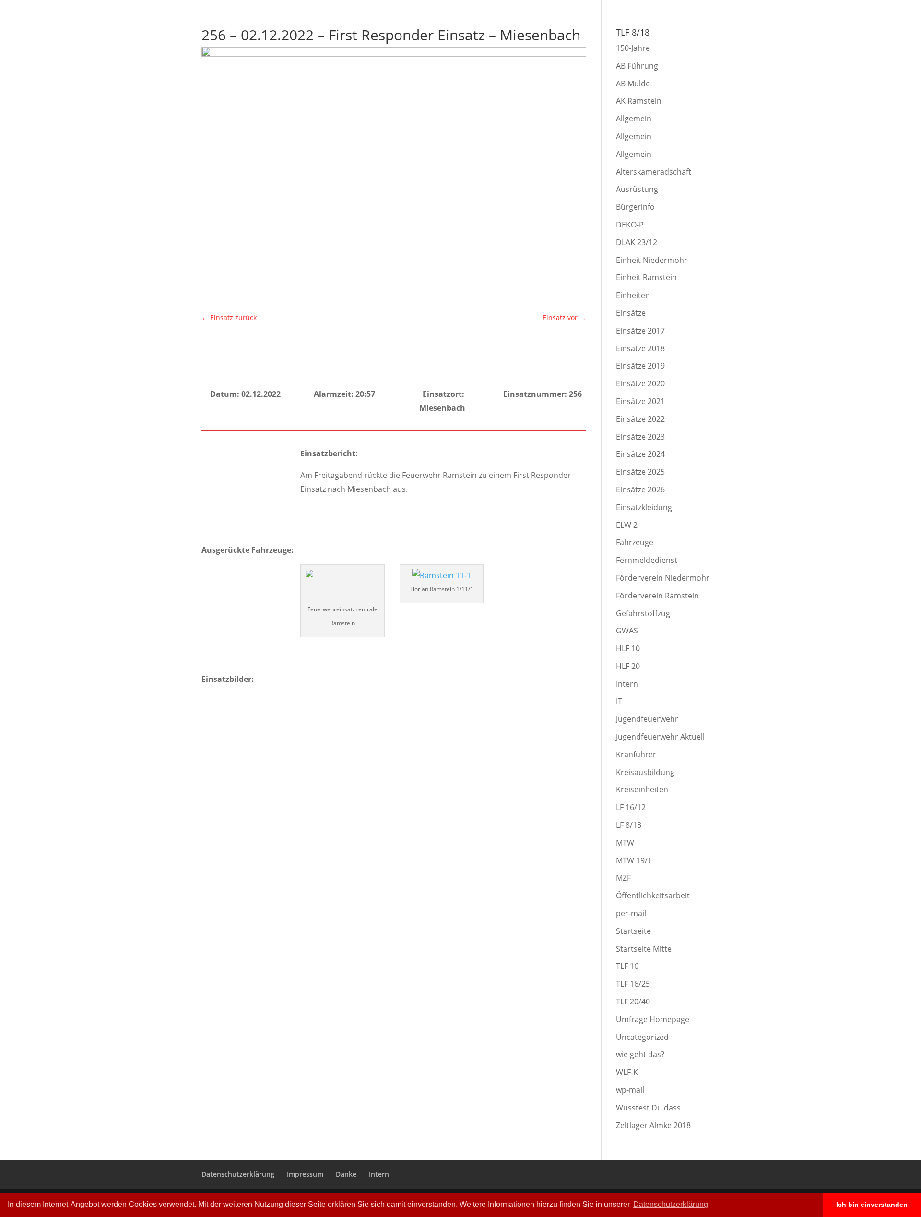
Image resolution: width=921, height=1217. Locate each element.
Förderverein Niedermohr (662, 578)
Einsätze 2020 (640, 383)
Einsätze (631, 313)
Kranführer (636, 754)
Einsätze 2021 (640, 401)
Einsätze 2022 (640, 419)
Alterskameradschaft (653, 172)
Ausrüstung (637, 189)
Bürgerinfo (780, 34)
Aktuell (633, 34)
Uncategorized (642, 1037)
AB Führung (637, 65)
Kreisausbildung (645, 772)
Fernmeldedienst (646, 560)
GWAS (627, 630)
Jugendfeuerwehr (647, 719)
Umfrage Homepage (652, 1019)
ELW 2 (627, 525)
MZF (623, 877)
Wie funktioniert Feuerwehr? (703, 34)
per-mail (631, 913)
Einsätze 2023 (640, 436)
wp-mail (630, 1090)
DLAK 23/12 (636, 242)
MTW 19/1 (634, 860)
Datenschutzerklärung (594, 7)
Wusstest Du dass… (651, 1107)
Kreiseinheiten (642, 789)
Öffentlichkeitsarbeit (653, 895)
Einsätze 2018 (640, 348)
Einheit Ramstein (646, 277)
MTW (625, 842)
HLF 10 (628, 648)
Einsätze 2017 (640, 330)
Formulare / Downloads (848, 34)
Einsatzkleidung (644, 507)
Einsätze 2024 (640, 454)
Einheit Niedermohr (651, 260)
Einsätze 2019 (640, 365)
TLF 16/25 (633, 983)
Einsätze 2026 (640, 489)
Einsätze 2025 (640, 471)
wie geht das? (640, 1054)
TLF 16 (627, 966)
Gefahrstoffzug (643, 613)
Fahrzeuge (634, 542)
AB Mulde (633, 83)
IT (619, 701)
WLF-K (627, 1072)
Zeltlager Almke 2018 (653, 1125)
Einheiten (633, 295)
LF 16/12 (631, 807)
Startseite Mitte (644, 948)
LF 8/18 (628, 825)
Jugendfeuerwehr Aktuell (660, 736)
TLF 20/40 (633, 1001)
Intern (711, 7)
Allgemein (633, 118)
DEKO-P (630, 224)
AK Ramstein (638, 100)
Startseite (633, 931)
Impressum (650, 7)
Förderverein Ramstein (657, 595)
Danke (684, 7)
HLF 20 (628, 666)
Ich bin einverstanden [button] (872, 1204)
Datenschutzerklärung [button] (670, 1204)
